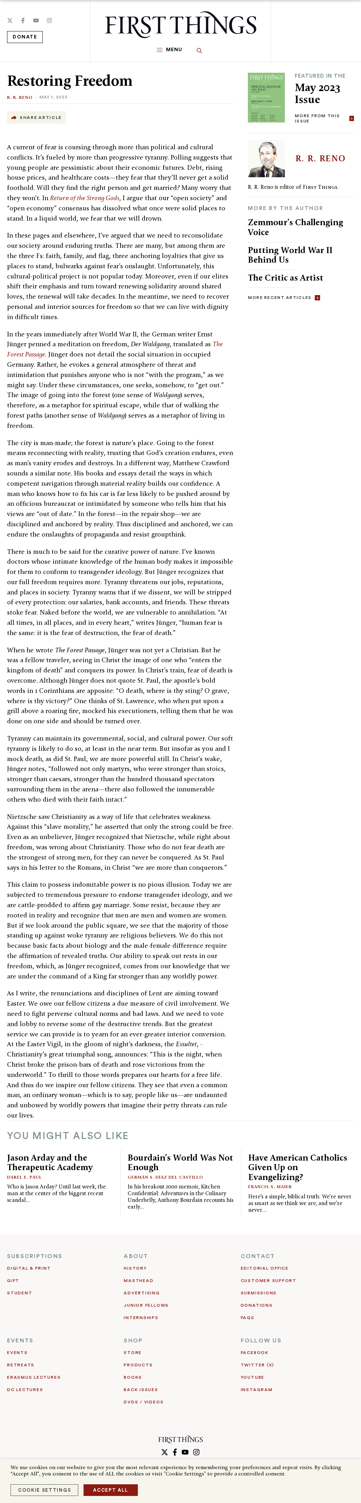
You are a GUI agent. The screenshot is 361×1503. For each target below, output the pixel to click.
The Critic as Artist (285, 277)
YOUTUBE (252, 1377)
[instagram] (49, 20)
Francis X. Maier (270, 1186)
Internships (141, 1318)
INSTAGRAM (257, 1390)
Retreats (21, 1365)
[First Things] (180, 24)
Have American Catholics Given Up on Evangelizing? (297, 1167)
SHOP (133, 1340)
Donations (257, 1305)
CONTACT (258, 1256)
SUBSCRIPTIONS (34, 1256)
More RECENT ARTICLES (280, 297)
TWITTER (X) (257, 1365)
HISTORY (135, 1268)
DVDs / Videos (144, 1402)
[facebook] (22, 20)
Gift (13, 1281)
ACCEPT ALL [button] (110, 1490)
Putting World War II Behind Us (290, 255)
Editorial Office (265, 1268)
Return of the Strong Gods (84, 198)
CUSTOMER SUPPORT (268, 1281)
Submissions (259, 1293)
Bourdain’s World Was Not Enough (180, 1162)
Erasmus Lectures (34, 1377)
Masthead (138, 1281)
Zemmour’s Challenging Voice (295, 227)
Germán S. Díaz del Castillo (165, 1177)
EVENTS (20, 1340)
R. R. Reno (19, 97)
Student (19, 1293)
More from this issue (317, 118)
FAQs (248, 1318)
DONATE (25, 37)
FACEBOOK (255, 1353)
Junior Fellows (146, 1305)
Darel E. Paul (24, 1177)
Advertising (142, 1293)
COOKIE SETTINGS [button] (44, 1490)
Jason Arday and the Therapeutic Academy (50, 1162)
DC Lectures (25, 1390)
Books (133, 1377)
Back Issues (141, 1390)
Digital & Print (29, 1268)
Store (133, 1353)
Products (138, 1365)
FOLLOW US (261, 1340)
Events (17, 1353)
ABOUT (136, 1256)
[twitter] (10, 20)
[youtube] (36, 20)
